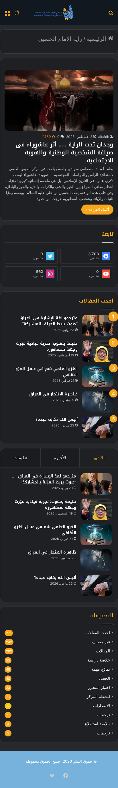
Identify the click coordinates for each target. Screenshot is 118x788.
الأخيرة (60, 457)
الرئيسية (97, 38)
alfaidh (103, 136)
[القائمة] (7, 14)
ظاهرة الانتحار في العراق (53, 394)
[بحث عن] (111, 14)
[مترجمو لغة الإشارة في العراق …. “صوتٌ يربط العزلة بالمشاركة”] (97, 325)
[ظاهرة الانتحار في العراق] (97, 402)
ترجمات (103, 715)
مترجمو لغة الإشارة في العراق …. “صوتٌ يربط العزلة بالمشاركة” (45, 321)
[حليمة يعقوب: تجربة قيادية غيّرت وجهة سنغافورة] (97, 351)
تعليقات (20, 457)
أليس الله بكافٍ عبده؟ (57, 419)
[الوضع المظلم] (17, 14)
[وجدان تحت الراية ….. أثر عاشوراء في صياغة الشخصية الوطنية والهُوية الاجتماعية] (59, 100)
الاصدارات (101, 705)
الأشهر (99, 457)
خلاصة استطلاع (97, 724)
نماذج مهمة (100, 669)
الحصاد (104, 678)
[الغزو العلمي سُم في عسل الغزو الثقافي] (97, 376)
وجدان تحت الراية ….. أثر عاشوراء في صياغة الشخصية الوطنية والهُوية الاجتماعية (64, 152)
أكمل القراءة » (97, 209)
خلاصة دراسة (99, 660)
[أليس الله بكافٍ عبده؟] (97, 427)
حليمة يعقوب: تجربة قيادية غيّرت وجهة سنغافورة (47, 346)
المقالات (103, 651)
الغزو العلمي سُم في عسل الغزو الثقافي (46, 372)
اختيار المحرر (99, 687)
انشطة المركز (98, 696)
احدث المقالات (98, 632)
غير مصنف (101, 642)
